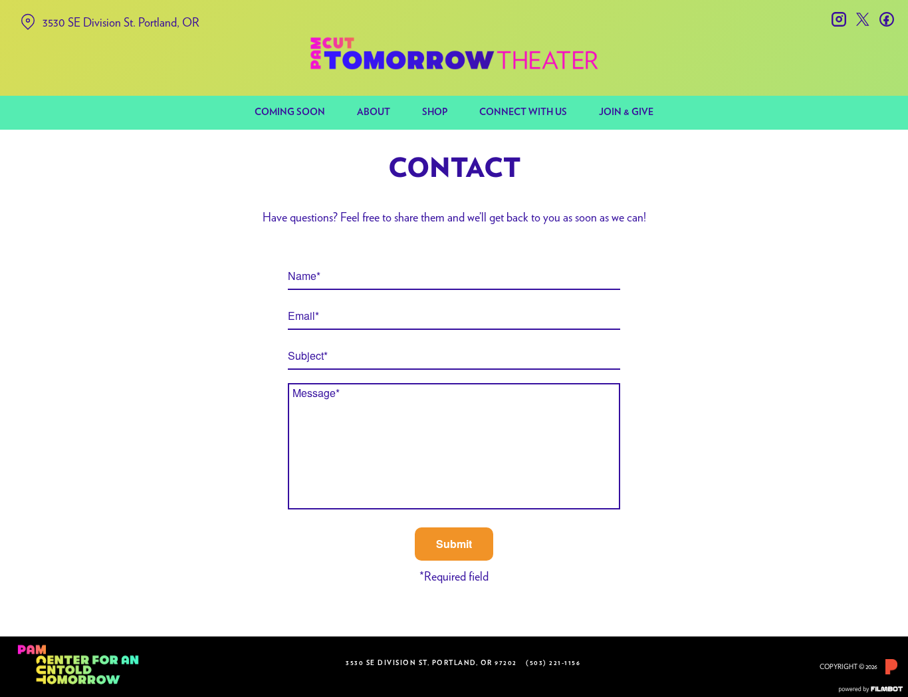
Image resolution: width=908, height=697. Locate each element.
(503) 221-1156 (553, 663)
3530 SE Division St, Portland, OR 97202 (431, 663)
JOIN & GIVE (626, 112)
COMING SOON (290, 112)
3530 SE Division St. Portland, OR (121, 22)
